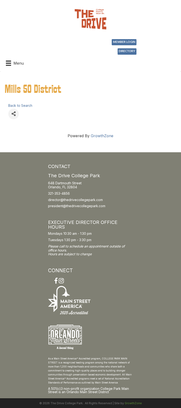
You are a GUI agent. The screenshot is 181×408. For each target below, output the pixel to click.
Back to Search (20, 105)
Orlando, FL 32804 (62, 187)
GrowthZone (102, 135)
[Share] (13, 114)
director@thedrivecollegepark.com (75, 200)
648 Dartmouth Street (65, 183)
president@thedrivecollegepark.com (76, 206)
